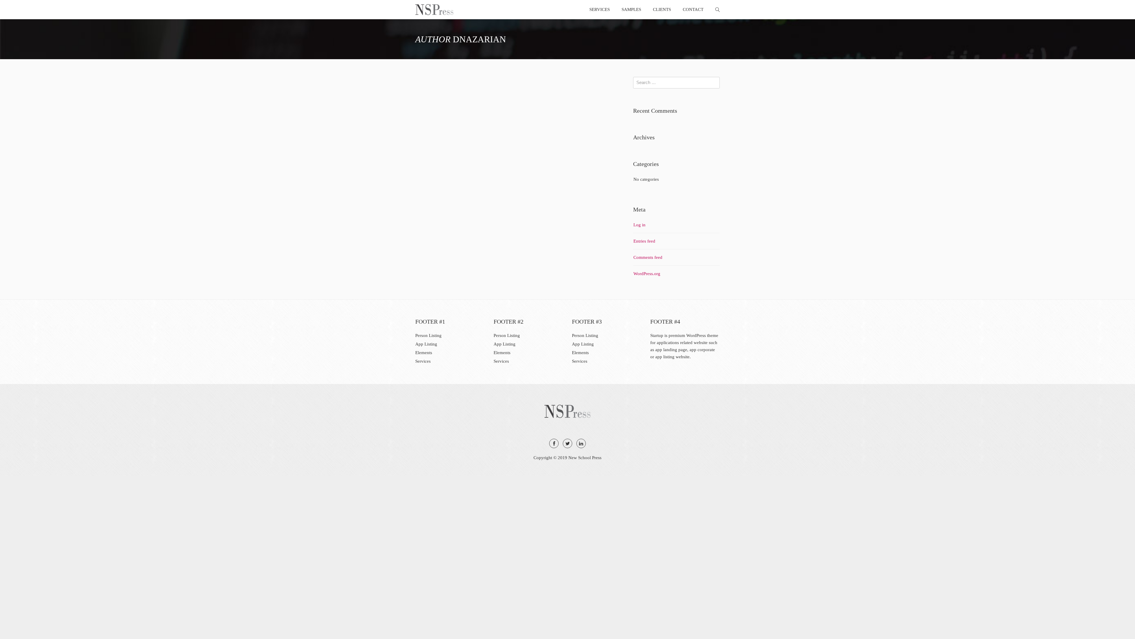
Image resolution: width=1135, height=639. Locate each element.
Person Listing (428, 335)
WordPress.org (646, 273)
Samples (631, 9)
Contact (693, 9)
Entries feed (644, 241)
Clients (662, 9)
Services (599, 9)
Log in (639, 224)
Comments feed (647, 257)
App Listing (426, 344)
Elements (423, 352)
